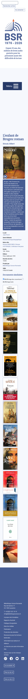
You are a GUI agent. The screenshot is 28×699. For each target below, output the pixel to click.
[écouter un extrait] (5, 177)
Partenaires (7, 629)
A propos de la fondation (11, 617)
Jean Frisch (6, 235)
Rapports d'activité (9, 620)
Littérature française (17, 246)
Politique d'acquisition (10, 623)
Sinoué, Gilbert (9, 144)
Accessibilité (8, 665)
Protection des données (11, 632)
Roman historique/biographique (12, 239)
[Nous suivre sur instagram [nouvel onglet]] (5, 658)
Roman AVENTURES (9, 244)
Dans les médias (9, 626)
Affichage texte (8, 282)
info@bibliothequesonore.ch (12, 614)
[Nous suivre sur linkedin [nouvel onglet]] (22, 658)
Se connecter (19, 10)
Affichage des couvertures (14, 279)
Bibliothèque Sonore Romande (12, 265)
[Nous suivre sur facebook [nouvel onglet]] (11, 658)
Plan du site (8, 672)
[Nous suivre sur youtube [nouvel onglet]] (17, 658)
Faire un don (8, 679)
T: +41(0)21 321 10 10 (10, 611)
